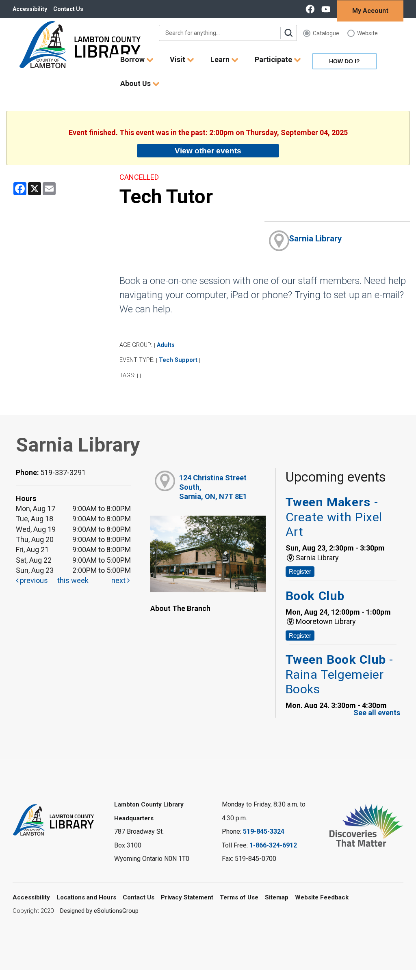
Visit (178, 59)
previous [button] (33, 580)
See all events (376, 712)
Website (367, 33)
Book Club (315, 596)
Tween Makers (334, 517)
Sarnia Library (315, 238)
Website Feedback (322, 897)
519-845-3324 (263, 831)
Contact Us (68, 9)
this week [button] (73, 580)
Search (288, 33)
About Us (136, 83)
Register (300, 571)
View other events (208, 150)
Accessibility (30, 9)
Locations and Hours (86, 897)
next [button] (119, 580)
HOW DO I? (344, 61)
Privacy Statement (187, 897)
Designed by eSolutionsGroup (99, 910)
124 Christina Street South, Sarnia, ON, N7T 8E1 (213, 487)
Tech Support (178, 360)
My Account (370, 11)
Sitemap (276, 897)
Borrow (133, 59)
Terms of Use (239, 897)
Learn (220, 59)
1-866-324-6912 (273, 845)
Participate (274, 59)
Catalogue (326, 33)
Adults (166, 345)
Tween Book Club (339, 674)
